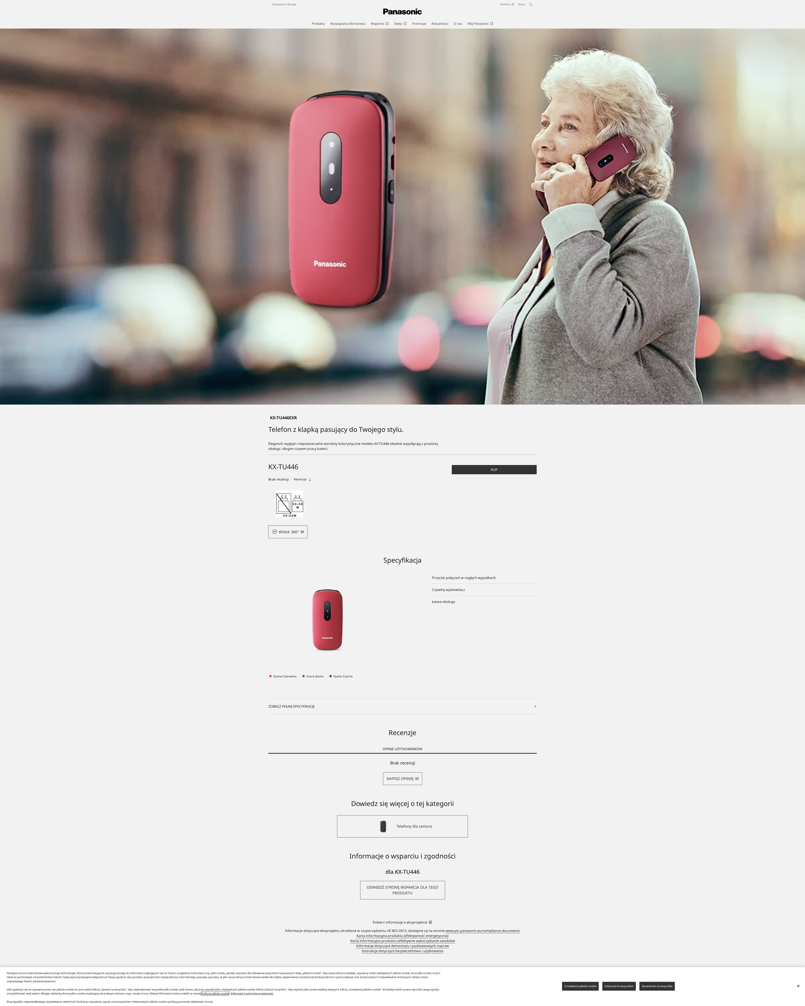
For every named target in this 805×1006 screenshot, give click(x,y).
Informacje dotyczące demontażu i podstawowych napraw (402, 945)
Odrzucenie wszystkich (619, 986)
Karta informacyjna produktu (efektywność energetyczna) (402, 935)
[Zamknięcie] (798, 985)
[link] (402, 922)
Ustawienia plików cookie (580, 986)
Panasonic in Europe (284, 4)
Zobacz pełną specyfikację (291, 706)
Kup (494, 469)
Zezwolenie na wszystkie (657, 986)
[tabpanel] (402, 772)
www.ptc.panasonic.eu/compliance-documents (482, 930)
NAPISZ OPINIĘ (400, 778)
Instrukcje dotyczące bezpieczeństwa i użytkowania (402, 951)
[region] (402, 986)
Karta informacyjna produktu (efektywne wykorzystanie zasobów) (402, 940)
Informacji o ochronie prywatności (252, 993)
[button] (290, 504)
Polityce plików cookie (215, 993)
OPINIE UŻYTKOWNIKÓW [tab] (402, 749)
